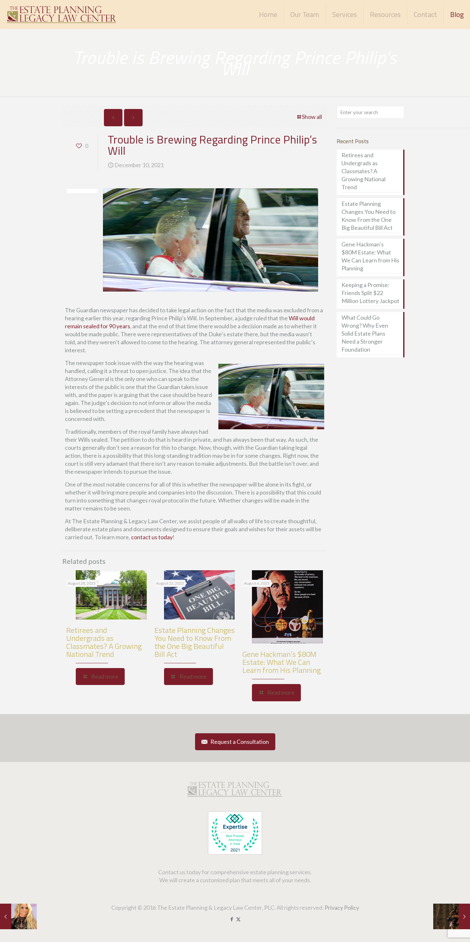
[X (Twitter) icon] (238, 919)
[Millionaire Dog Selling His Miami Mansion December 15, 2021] (451, 916)
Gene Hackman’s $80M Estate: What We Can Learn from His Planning (281, 662)
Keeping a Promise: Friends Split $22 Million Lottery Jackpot (370, 292)
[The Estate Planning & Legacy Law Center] (62, 14)
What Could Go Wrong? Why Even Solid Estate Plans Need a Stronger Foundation (364, 333)
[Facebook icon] (231, 919)
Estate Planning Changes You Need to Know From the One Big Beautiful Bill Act (194, 642)
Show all (312, 116)
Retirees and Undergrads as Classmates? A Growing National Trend (104, 642)
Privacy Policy (342, 907)
